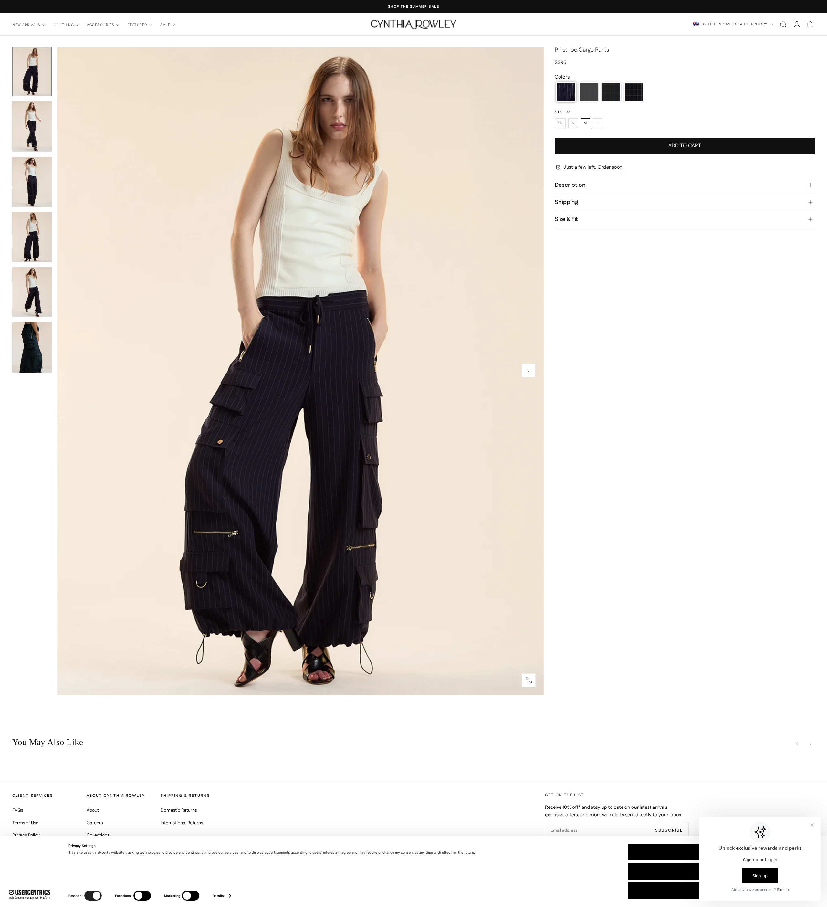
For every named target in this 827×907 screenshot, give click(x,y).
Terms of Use (25, 823)
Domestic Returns (179, 810)
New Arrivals (26, 25)
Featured (137, 25)
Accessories (100, 25)
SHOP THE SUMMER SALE (413, 7)
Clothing (64, 25)
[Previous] (797, 744)
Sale (165, 25)
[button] (783, 24)
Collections (98, 835)
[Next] (810, 744)
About (93, 810)
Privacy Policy (26, 835)
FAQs (17, 810)
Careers (95, 823)
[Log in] (797, 24)
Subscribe (669, 830)
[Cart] (810, 24)
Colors (562, 77)
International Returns (182, 823)
